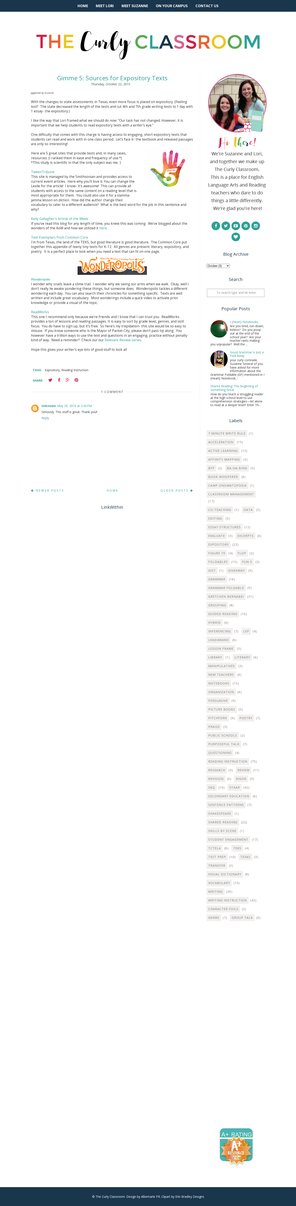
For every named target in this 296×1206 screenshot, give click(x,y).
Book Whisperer (223, 477)
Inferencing (219, 631)
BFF (211, 468)
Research (216, 770)
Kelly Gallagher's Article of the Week (59, 219)
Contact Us (206, 5)
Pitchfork (217, 718)
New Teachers (221, 675)
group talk (242, 918)
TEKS (237, 848)
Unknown (48, 406)
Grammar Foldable (226, 588)
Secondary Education (228, 796)
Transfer (216, 865)
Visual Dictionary (224, 874)
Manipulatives (221, 666)
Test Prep (217, 857)
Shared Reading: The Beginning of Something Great (234, 388)
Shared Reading (222, 822)
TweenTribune (43, 172)
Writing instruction (227, 900)
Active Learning (223, 451)
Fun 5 (247, 562)
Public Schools (222, 735)
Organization (221, 692)
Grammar (216, 579)
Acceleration (220, 442)
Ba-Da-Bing (237, 468)
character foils (223, 909)
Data (248, 510)
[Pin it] (76, 380)
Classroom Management (231, 494)
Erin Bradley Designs (189, 1197)
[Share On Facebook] (59, 380)
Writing (215, 891)
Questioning (220, 753)
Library (215, 657)
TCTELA (214, 848)
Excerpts (245, 536)
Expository (52, 370)
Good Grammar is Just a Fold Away (247, 354)
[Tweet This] (50, 380)
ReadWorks (40, 312)
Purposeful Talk (223, 744)
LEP (246, 631)
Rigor (241, 779)
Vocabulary (219, 883)
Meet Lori (105, 5)
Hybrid (214, 622)
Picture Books (221, 709)
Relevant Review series (123, 340)
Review (243, 770)
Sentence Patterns (226, 805)
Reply (45, 418)
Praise (214, 727)
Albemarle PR (150, 1197)
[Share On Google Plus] (68, 380)
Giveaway (236, 570)
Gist (212, 570)
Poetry (245, 718)
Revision (216, 779)
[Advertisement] (236, 994)
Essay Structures (224, 527)
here (103, 228)
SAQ (211, 787)
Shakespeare (219, 813)
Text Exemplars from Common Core (59, 237)
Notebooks (218, 683)
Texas (245, 857)
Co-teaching (219, 510)
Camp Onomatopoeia (227, 485)
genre (213, 918)
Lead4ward (218, 640)
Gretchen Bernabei (226, 596)
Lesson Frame (221, 648)
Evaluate (216, 536)
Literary (242, 657)
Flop (241, 553)
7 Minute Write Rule (227, 433)
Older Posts (175, 490)
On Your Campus (172, 5)
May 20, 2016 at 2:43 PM (74, 406)
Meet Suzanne (135, 5)
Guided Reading (222, 614)
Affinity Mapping (224, 459)
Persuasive (218, 701)
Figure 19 (216, 553)
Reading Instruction (74, 370)
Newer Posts (49, 490)
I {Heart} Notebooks (244, 322)
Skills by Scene (222, 831)
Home (83, 5)
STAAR (234, 787)
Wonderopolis (40, 279)
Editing (215, 518)
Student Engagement (228, 839)
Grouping (217, 605)
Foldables (218, 562)
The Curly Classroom (110, 1197)
